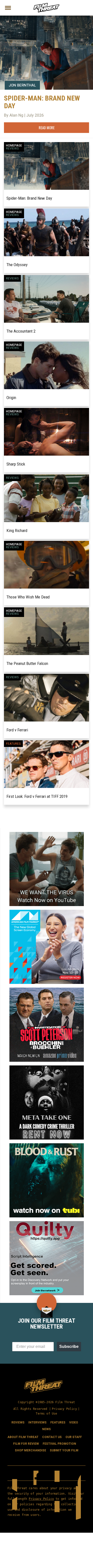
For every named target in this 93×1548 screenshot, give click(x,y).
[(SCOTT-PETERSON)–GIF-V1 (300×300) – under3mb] (46, 990)
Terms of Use (46, 1413)
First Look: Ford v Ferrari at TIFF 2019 (36, 796)
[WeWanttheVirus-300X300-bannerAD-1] (46, 834)
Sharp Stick (15, 464)
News (46, 1429)
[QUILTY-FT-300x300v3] (46, 1223)
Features (13, 743)
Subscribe (69, 1346)
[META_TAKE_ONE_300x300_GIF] (46, 1067)
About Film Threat (22, 1437)
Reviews (12, 148)
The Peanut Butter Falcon (27, 663)
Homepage (14, 145)
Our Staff (73, 1437)
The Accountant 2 (20, 331)
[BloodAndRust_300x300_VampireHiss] (46, 1145)
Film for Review (26, 1444)
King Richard (16, 530)
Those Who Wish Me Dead (28, 596)
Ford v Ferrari (17, 729)
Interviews (37, 1422)
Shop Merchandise (30, 1450)
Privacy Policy (64, 1408)
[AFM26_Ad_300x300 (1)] (46, 912)
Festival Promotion (59, 1444)
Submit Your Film (64, 1450)
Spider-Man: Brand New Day (29, 198)
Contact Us (52, 1437)
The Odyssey (17, 264)
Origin (11, 397)
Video (73, 1422)
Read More (47, 127)
